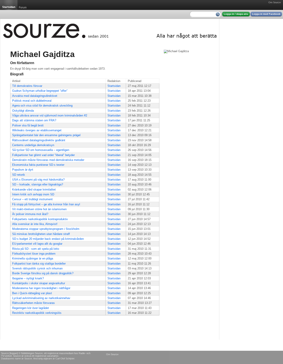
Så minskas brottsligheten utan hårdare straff (41, 234)
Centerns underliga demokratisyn (33, 145)
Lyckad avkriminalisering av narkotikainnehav (41, 298)
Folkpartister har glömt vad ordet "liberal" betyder (43, 155)
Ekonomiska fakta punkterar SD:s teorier (38, 164)
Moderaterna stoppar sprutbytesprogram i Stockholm (45, 229)
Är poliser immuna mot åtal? (30, 214)
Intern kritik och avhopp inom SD (33, 194)
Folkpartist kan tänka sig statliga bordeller (39, 263)
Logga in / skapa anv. (236, 14)
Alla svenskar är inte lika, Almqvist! (34, 224)
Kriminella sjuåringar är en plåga (32, 258)
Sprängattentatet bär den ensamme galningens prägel (46, 135)
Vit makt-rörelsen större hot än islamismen (39, 209)
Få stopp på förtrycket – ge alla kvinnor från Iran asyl (46, 204)
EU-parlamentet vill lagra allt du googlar (37, 243)
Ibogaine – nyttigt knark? (28, 278)
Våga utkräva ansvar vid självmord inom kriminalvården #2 (49, 115)
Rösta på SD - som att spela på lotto (35, 248)
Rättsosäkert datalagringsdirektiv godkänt (38, 140)
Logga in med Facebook (266, 14)
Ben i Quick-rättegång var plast (32, 293)
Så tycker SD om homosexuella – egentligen (40, 150)
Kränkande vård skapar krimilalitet (34, 189)
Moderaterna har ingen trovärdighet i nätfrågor (41, 288)
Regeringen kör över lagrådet (30, 308)
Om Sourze (274, 2)
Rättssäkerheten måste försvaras (33, 303)
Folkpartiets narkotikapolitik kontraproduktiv (40, 219)
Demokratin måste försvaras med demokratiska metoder (48, 160)
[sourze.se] (109, 30)
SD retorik (18, 174)
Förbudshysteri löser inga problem (33, 253)
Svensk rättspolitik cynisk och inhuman (37, 268)
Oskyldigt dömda (23, 110)
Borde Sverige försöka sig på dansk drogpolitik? (42, 273)
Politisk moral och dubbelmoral (32, 100)
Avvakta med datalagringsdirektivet (34, 95)
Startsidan (113, 86)
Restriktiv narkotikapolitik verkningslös (36, 312)
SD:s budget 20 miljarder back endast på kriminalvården (48, 238)
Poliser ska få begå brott (28, 125)
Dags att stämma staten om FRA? (34, 120)
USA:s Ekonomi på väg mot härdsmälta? (38, 179)
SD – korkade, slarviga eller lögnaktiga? (37, 184)
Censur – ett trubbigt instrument (32, 199)
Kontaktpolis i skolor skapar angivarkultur (38, 283)
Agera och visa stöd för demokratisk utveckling (42, 105)
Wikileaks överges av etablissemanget (36, 130)
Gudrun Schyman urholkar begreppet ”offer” (39, 90)
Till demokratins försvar (27, 86)
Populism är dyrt (22, 169)
